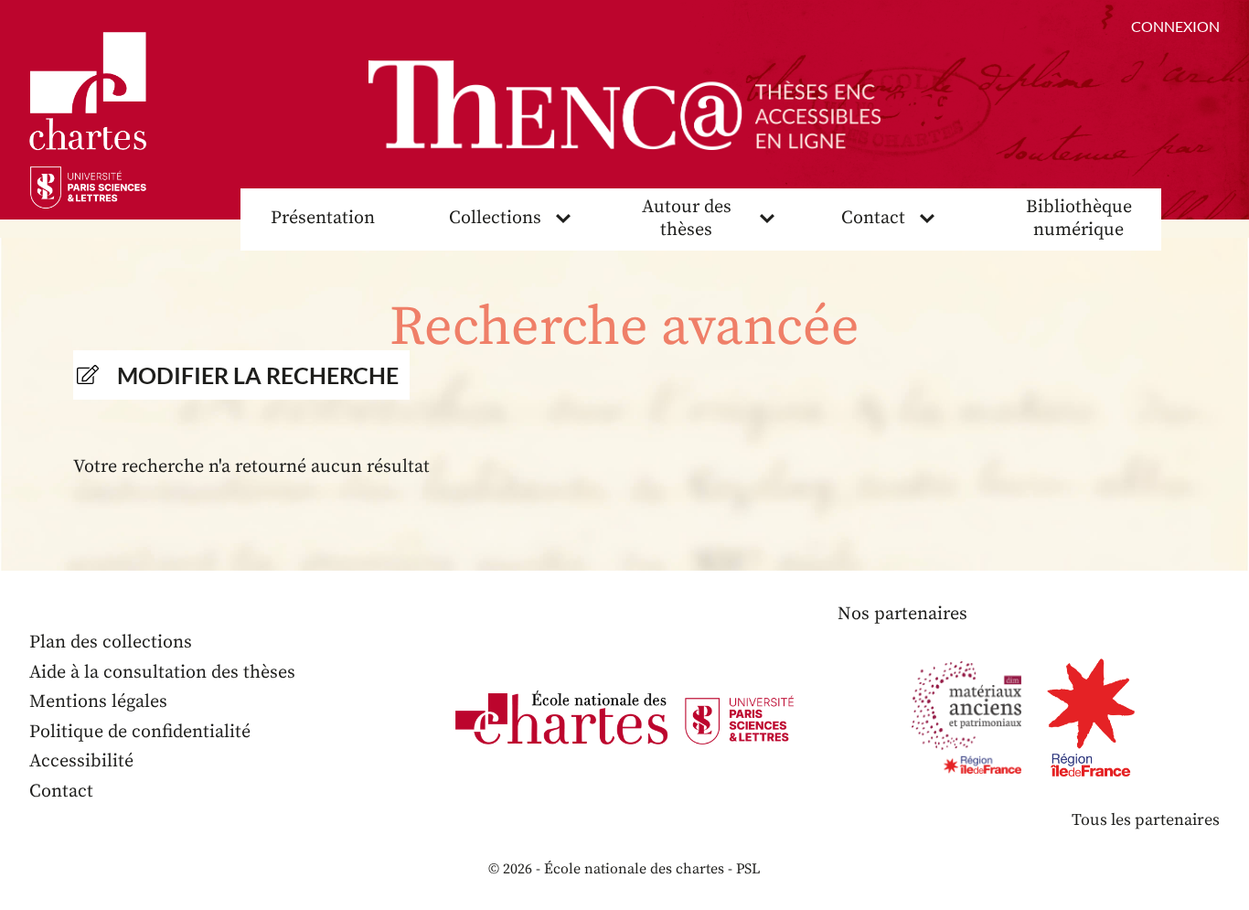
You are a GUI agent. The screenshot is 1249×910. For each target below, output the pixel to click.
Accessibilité (81, 761)
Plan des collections (110, 642)
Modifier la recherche (258, 375)
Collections (495, 218)
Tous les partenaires (1146, 819)
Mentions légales (98, 702)
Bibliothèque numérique (1079, 218)
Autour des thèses (686, 218)
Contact (873, 218)
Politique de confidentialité (140, 732)
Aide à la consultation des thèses (162, 672)
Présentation (323, 218)
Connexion (1175, 26)
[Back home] (624, 105)
